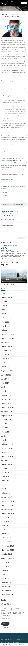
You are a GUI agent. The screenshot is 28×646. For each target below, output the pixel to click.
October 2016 (6, 411)
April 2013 (5, 574)
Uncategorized (19, 204)
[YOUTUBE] (10, 604)
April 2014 (5, 530)
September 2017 (7, 371)
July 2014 (5, 517)
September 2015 (7, 464)
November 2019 (7, 338)
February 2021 (7, 318)
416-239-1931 (6, 250)
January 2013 (6, 586)
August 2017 (6, 375)
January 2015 (6, 497)
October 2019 (6, 342)
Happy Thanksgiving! (8, 215)
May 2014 (5, 525)
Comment (21, 237)
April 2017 (5, 387)
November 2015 (7, 456)
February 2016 (7, 444)
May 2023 (5, 310)
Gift (23, 3)
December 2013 (7, 546)
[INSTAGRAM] (8, 604)
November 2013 (7, 550)
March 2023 (6, 314)
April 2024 (5, 293)
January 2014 (6, 542)
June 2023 (5, 306)
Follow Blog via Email (10, 609)
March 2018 (6, 367)
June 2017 (5, 379)
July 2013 (5, 562)
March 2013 (6, 578)
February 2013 (7, 582)
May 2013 (5, 570)
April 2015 (5, 485)
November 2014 (7, 505)
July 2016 (5, 424)
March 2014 (6, 534)
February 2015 (7, 493)
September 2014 (7, 513)
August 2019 (6, 350)
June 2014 (5, 521)
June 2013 (5, 566)
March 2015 (6, 489)
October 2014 (6, 509)
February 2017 (7, 395)
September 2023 (7, 297)
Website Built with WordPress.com (12, 639)
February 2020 (7, 330)
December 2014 (7, 501)
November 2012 (7, 595)
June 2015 (5, 477)
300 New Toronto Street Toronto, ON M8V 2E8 (9, 247)
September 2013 (7, 558)
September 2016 (7, 415)
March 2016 (6, 440)
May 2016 (5, 432)
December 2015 (7, 452)
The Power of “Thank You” (11, 14)
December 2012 (7, 591)
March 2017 (6, 391)
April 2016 (5, 436)
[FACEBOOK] (2, 604)
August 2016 (6, 420)
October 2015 (6, 460)
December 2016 (7, 403)
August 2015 (6, 468)
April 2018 (5, 363)
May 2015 (5, 481)
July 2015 (5, 472)
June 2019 (5, 358)
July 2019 (5, 354)
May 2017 (5, 383)
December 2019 (7, 334)
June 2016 (5, 428)
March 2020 (6, 326)
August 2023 (6, 301)
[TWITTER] (5, 604)
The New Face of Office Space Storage (10, 212)
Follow (5, 624)
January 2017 (6, 399)
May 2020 (5, 322)
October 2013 (6, 554)
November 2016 (7, 407)
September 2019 (7, 346)
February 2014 (7, 538)
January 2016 (6, 448)
